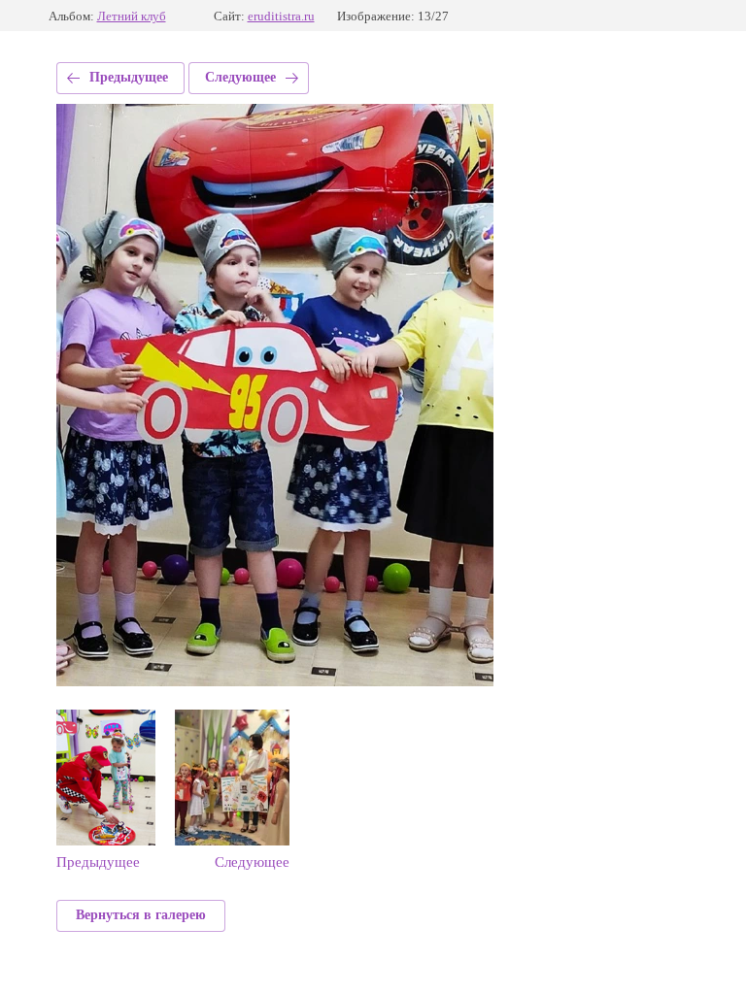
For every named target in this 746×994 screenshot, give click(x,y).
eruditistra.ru (281, 16)
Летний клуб (131, 16)
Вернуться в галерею (141, 915)
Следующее (240, 77)
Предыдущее (128, 77)
